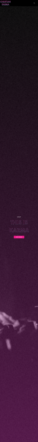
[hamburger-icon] (34, 3)
